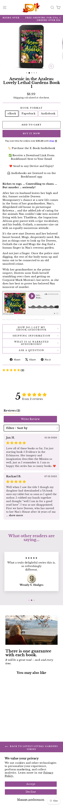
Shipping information (32, 335)
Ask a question (31, 350)
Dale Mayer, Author (9, 319)
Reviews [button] (12, 410)
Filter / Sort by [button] (17, 428)
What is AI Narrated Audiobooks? (31, 342)
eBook (12, 113)
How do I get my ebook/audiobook (31, 328)
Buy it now (31, 133)
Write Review (30, 419)
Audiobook (48, 113)
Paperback (28, 113)
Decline (31, 791)
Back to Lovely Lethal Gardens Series (33, 747)
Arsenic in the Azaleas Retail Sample (31, 319)
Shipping (18, 97)
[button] (13, 370)
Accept (30, 784)
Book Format (31, 108)
